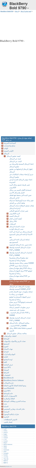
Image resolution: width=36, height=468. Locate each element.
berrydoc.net (9, 466)
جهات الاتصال (8, 349)
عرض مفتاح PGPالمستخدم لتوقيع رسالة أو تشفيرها (20, 303)
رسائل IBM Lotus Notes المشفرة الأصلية (20, 329)
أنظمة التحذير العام (15, 219)
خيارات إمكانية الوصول (11, 414)
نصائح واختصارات (9, 146)
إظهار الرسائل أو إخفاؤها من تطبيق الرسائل (20, 170)
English (5, 434)
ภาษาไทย (6, 457)
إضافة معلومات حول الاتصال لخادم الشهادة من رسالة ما (20, 293)
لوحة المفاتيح (8, 359)
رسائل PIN (13, 221)
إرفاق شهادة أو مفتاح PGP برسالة (20, 268)
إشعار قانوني (8, 422)
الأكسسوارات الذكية (10, 396)
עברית (5, 439)
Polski (5, 451)
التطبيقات (7, 375)
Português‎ (6, 453)
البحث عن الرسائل (15, 161)
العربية (5, 429)
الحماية (6, 406)
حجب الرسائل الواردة (16, 229)
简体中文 (6, 460)
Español (5, 436)
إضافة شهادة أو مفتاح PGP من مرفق (19, 282)
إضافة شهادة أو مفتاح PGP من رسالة (19, 277)
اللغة (5, 362)
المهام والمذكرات (9, 354)
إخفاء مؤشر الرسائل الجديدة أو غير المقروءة (20, 181)
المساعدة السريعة (10, 143)
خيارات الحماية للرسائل (17, 226)
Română (6, 455)
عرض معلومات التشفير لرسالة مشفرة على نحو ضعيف (19, 309)
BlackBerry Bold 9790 (5, 4)
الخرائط (6, 372)
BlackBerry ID (9, 378)
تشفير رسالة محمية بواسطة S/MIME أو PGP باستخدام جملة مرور (21, 264)
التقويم (6, 346)
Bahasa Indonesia (8, 444)
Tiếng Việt (6, 459)
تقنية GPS (7, 367)
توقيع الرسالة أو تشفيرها (17, 260)
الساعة (6, 352)
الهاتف (6, 148)
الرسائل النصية (14, 216)
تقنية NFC (7, 391)
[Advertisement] (18, 25)
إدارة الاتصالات (8, 383)
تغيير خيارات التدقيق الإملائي (18, 211)
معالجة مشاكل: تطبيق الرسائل (17, 333)
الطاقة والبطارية (9, 399)
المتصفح (6, 344)
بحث (5, 404)
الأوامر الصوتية (8, 151)
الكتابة (6, 357)
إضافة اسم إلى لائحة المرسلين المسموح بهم (19, 241)
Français (6, 437)
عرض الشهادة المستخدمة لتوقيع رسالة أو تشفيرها (20, 298)
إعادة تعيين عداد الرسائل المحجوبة (20, 245)
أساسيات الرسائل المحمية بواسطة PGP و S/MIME (20, 254)
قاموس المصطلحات (10, 419)
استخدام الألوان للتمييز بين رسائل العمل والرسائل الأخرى (20, 191)
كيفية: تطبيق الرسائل (25, 11)
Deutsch (6, 432)
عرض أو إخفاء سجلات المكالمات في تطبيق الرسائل (21, 176)
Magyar (5, 442)
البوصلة (6, 370)
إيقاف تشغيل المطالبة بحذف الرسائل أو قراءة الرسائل (21, 207)
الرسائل (17, 11)
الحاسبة (6, 417)
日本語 (5, 448)
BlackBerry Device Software (14, 380)
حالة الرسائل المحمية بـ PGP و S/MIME (19, 314)
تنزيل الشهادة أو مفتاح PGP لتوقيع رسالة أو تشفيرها (20, 272)
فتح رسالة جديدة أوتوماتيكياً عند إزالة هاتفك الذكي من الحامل (21, 202)
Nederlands (6, 449)
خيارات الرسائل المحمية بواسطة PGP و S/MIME (20, 249)
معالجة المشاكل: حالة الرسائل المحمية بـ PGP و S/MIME (19, 324)
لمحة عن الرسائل (15, 159)
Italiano (5, 446)
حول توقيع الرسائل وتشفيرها (18, 258)
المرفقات (12, 224)
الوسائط (6, 339)
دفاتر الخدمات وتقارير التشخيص (14, 409)
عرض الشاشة (8, 365)
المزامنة (6, 412)
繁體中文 (6, 462)
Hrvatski (6, 441)
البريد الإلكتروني (14, 213)
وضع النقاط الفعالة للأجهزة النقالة (15, 385)
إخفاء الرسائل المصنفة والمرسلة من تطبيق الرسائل (21, 165)
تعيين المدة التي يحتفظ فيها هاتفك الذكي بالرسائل (20, 196)
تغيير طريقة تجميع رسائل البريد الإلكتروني (19, 186)
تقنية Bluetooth (9, 388)
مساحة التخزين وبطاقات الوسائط (15, 401)
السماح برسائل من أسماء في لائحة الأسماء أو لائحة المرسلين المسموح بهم (20, 234)
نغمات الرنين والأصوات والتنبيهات (15, 341)
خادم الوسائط (8, 393)
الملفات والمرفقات (10, 336)
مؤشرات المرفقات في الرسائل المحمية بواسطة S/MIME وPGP (20, 288)
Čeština (5, 430)
